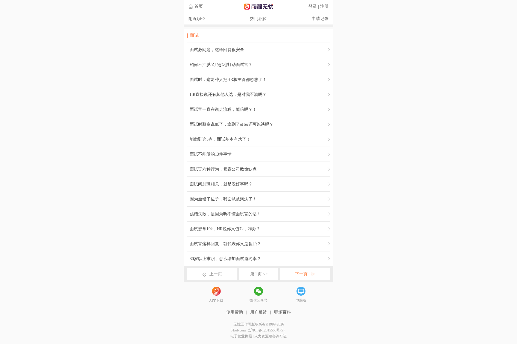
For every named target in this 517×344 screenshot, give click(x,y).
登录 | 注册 (318, 6)
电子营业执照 (241, 336)
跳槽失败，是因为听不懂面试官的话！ (225, 214)
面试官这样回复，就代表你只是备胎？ (225, 244)
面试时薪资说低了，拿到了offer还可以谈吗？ (231, 124)
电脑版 (301, 300)
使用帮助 (234, 312)
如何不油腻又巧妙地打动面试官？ (221, 64)
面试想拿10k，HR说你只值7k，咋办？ (225, 229)
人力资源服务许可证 (270, 336)
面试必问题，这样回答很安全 (217, 49)
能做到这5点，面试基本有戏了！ (220, 139)
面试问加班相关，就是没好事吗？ (221, 184)
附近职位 (196, 18)
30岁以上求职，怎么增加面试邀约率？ (225, 259)
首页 (198, 6)
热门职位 (258, 18)
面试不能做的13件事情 (211, 154)
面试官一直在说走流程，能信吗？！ (223, 109)
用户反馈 (258, 312)
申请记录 (320, 18)
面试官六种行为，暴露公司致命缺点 (223, 169)
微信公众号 (258, 300)
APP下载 (216, 300)
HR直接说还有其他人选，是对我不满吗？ (228, 94)
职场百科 (282, 312)
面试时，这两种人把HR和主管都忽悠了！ (228, 79)
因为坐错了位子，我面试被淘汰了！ (223, 199)
